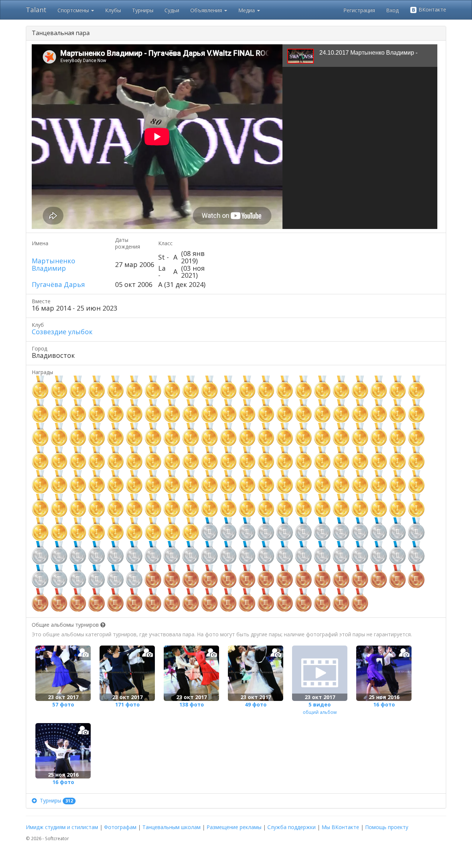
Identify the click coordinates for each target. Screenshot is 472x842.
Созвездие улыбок (62, 331)
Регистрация (359, 10)
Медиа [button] (247, 10)
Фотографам (120, 827)
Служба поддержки (291, 827)
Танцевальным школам (171, 827)
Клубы (113, 10)
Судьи (171, 10)
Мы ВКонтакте (340, 827)
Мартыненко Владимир (53, 264)
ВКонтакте (431, 9)
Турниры (142, 10)
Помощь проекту (386, 827)
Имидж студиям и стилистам (62, 827)
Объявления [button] (206, 10)
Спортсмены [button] (74, 10)
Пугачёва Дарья (58, 284)
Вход (392, 10)
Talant (36, 9)
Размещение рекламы (233, 827)
